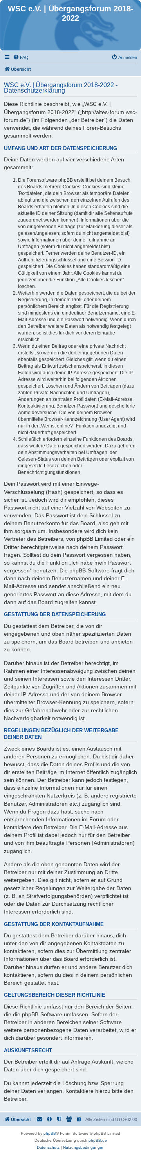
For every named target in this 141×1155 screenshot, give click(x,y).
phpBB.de (98, 1140)
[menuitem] (21, 57)
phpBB (49, 1133)
